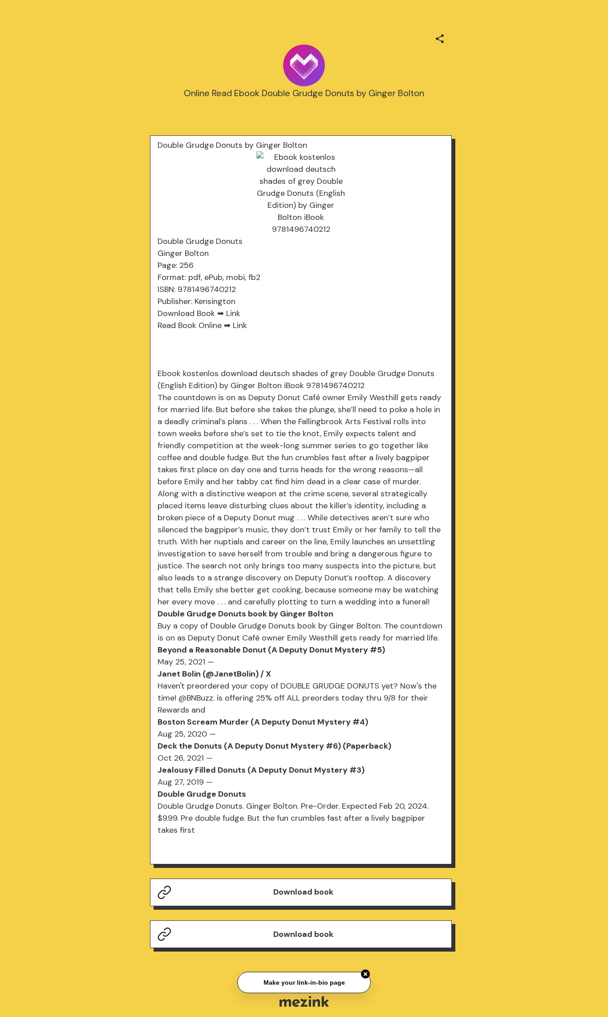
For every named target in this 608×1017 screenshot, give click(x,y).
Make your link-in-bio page (304, 982)
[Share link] (439, 37)
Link (233, 313)
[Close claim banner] (365, 973)
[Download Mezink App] (304, 1001)
